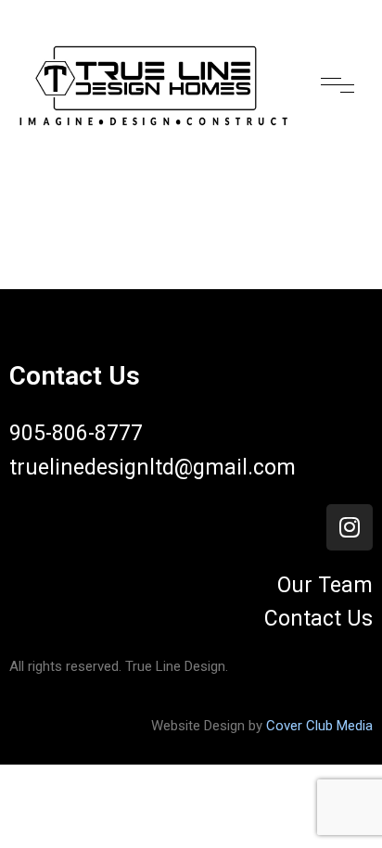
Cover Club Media (319, 725)
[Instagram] (349, 527)
